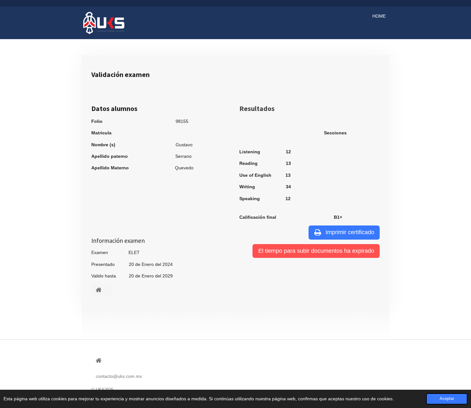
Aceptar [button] (447, 398)
